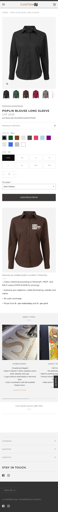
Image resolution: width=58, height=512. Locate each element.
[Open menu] (6, 4)
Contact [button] (6, 457)
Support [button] (6, 449)
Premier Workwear (12, 106)
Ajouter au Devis (29, 197)
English (8, 490)
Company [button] (7, 441)
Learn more (19, 390)
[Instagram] (8, 475)
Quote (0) (56, 382)
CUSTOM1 (8, 499)
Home (5, 13)
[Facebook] (3, 475)
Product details (11, 126)
